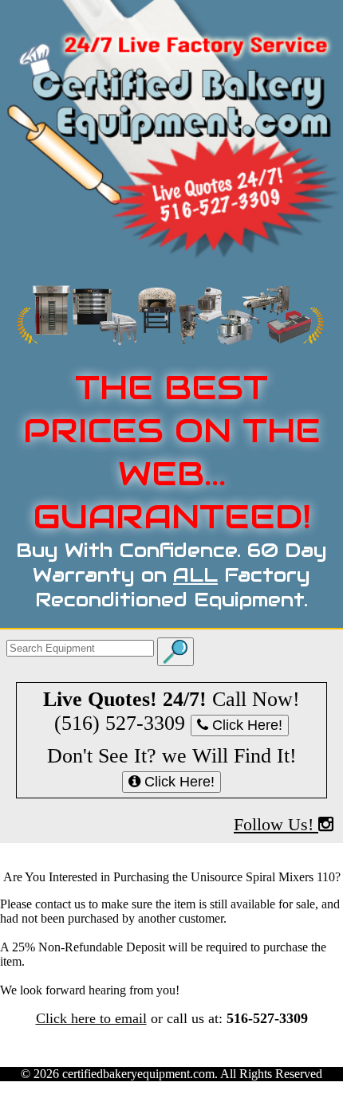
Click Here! (245, 725)
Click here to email (91, 1018)
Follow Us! (276, 824)
